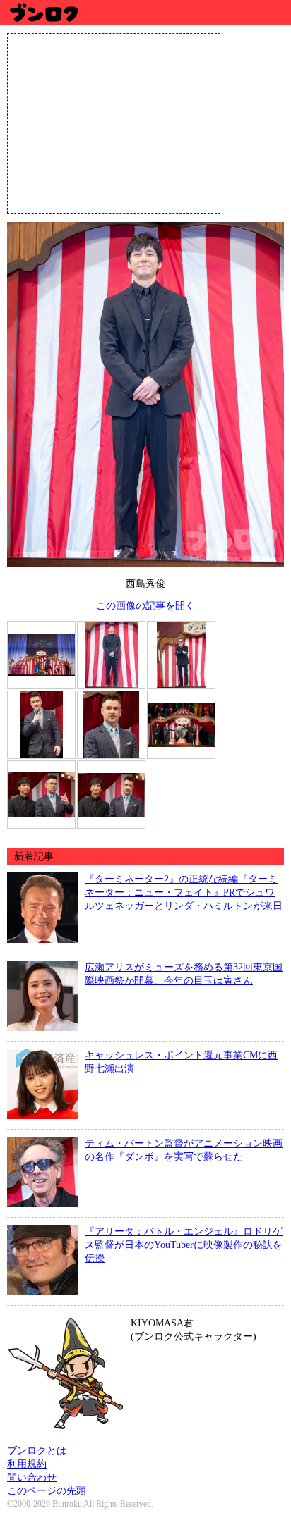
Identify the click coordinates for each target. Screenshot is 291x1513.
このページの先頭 (46, 1490)
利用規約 (27, 1463)
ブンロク (43, 12)
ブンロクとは (36, 1450)
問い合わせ (32, 1477)
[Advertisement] (114, 122)
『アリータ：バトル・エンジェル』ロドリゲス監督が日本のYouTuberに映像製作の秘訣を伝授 (184, 1244)
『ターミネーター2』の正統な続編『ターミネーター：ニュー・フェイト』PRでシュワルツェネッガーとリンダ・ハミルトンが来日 (184, 892)
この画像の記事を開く (145, 605)
